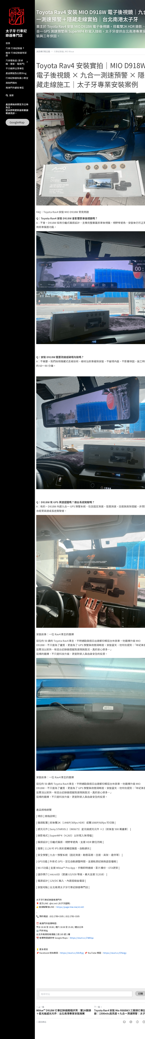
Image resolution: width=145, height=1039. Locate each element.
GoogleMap (17, 122)
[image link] (17, 16)
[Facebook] (124, 1021)
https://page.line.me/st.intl (70, 906)
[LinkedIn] (137, 1021)
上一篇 (41, 1006)
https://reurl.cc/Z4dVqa (81, 937)
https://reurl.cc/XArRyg (72, 952)
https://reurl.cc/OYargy (114, 952)
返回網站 (42, 1021)
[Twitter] (130, 1021)
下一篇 (97, 1006)
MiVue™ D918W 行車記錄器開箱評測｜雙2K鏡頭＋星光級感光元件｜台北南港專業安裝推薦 (63, 1012)
